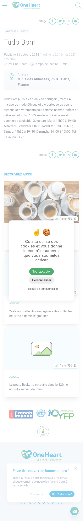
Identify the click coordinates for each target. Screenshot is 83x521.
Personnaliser (41, 280)
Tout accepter (41, 271)
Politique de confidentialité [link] (41, 288)
